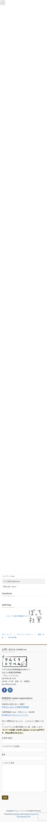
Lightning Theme (29, 814)
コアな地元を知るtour (11, 581)
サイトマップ (7, 634)
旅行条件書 (12, 637)
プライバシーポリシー (25, 634)
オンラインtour (9, 576)
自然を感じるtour (9, 587)
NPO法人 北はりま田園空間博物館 (15, 707)
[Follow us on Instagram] (10, 690)
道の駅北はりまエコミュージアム (15, 715)
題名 (3, 754)
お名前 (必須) (7, 738)
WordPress (16, 814)
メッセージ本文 (8, 763)
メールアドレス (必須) (10, 746)
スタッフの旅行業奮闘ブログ (17, 616)
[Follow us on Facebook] (4, 690)
